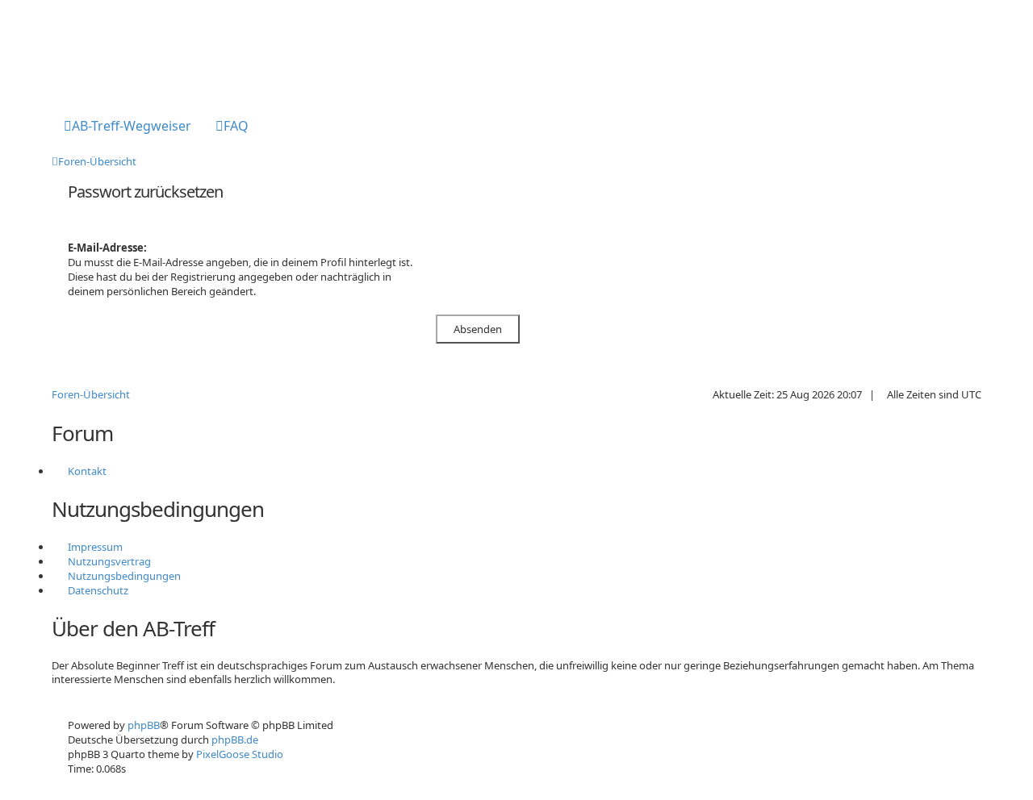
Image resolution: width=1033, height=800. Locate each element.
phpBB (144, 725)
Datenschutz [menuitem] (98, 590)
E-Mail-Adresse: (107, 247)
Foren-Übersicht (91, 394)
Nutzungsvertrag (109, 561)
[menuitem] (127, 127)
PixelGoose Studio (239, 754)
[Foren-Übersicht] (118, 50)
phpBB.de (234, 739)
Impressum (95, 547)
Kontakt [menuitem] (87, 471)
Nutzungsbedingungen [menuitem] (124, 576)
